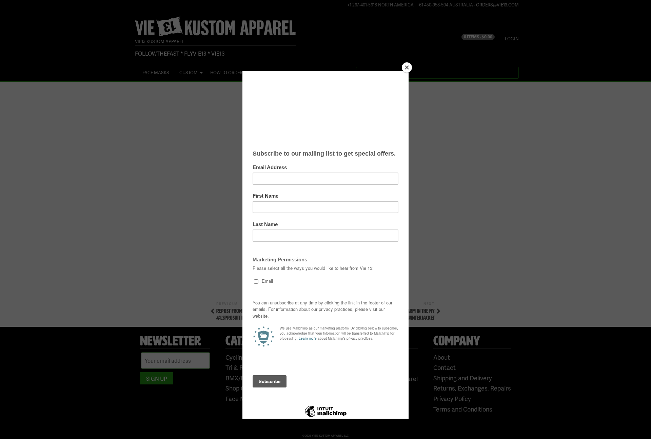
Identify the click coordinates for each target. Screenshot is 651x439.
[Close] (407, 67)
